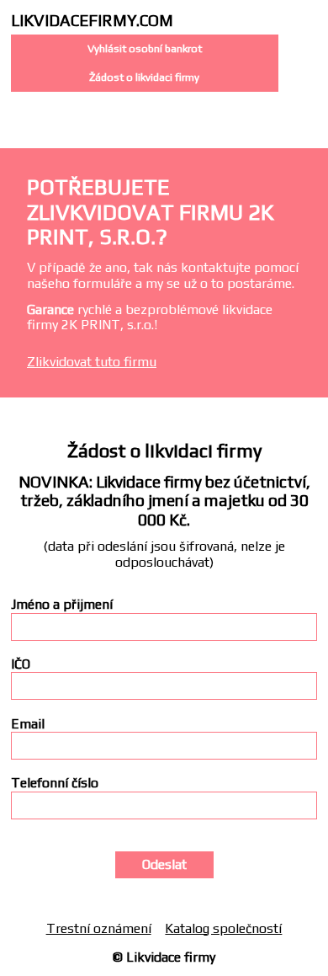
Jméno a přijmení (62, 604)
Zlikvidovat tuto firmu (91, 362)
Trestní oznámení (98, 928)
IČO (20, 664)
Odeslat (164, 864)
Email (28, 724)
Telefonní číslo (54, 783)
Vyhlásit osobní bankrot (144, 48)
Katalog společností (223, 928)
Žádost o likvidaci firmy (144, 77)
